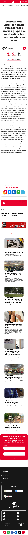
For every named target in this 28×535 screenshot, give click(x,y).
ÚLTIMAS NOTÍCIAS (11, 5)
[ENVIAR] (14, 458)
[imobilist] (4, 532)
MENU (5, 1)
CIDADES (17, 5)
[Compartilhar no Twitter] (19, 532)
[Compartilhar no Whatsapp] (8, 532)
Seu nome (5, 445)
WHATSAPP (4, 5)
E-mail (4, 450)
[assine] (23, 532)
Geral (3, 17)
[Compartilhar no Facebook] (12, 532)
